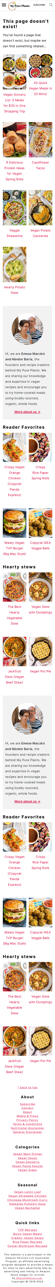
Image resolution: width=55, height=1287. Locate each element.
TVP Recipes (27, 1230)
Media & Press (27, 1116)
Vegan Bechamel (27, 1208)
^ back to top (27, 1087)
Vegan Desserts (28, 1162)
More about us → (28, 412)
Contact (27, 1108)
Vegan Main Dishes (27, 1154)
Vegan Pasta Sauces (27, 1166)
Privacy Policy (27, 1120)
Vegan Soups (27, 1158)
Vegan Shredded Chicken (27, 1196)
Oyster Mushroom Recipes (28, 1246)
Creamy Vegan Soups (27, 1238)
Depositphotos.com (28, 1278)
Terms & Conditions (27, 1124)
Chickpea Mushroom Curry (27, 1200)
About (27, 1112)
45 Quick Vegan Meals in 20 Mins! (40, 88)
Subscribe (27, 1104)
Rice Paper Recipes (27, 1242)
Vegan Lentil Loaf (27, 1192)
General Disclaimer (27, 1132)
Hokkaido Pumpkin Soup (27, 1204)
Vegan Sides (27, 1170)
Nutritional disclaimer (27, 1128)
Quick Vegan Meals (27, 1234)
